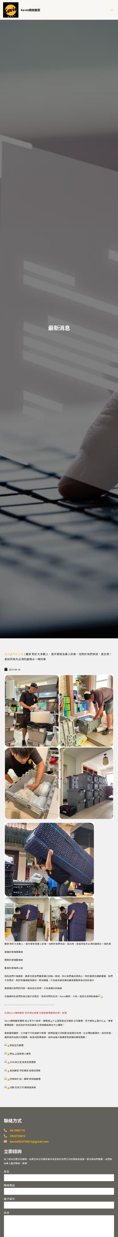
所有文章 (17, 654)
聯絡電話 (10, 1185)
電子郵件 (9, 1199)
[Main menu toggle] (112, 10)
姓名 (7, 1171)
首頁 (7, 654)
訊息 (7, 1213)
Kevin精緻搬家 (30, 10)
